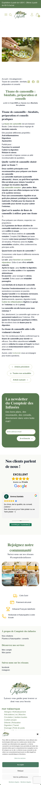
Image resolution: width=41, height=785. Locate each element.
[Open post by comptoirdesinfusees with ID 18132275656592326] (33, 580)
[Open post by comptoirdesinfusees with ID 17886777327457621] (20, 568)
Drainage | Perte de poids (14, 728)
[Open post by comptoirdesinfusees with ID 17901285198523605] (33, 568)
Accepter (20, 765)
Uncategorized (15, 79)
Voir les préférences (20, 777)
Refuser (20, 771)
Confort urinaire (10, 720)
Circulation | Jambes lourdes (15, 717)
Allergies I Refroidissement (15, 712)
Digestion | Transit (11, 725)
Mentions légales (14, 782)
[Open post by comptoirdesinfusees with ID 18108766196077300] (8, 580)
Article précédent (21, 367)
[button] (37, 734)
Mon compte (7, 650)
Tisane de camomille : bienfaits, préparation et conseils (20, 95)
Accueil (5, 79)
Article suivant (19, 380)
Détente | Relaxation (12, 723)
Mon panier (6, 652)
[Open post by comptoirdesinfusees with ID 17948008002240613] (8, 568)
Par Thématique (11, 709)
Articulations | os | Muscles (15, 714)
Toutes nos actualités (22, 373)
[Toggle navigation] (6, 14)
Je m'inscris (25, 438)
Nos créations (7, 636)
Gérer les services (20, 758)
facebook (5, 667)
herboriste (17, 353)
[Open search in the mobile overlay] (10, 14)
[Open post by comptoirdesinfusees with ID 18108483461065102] (20, 580)
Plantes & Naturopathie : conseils (15, 639)
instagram (6, 670)
